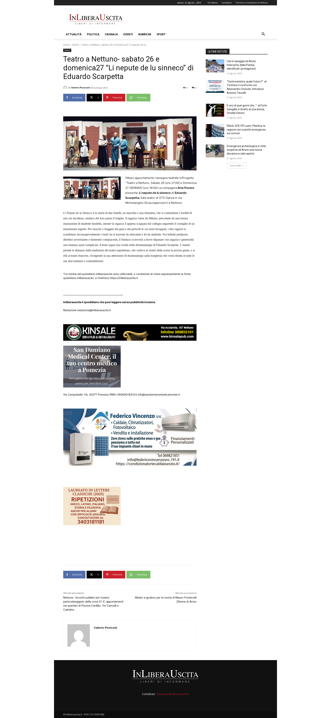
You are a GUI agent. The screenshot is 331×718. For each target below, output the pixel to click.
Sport (161, 34)
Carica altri (235, 165)
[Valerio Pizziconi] (65, 88)
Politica (93, 34)
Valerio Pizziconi (80, 87)
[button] (263, 34)
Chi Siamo (213, 2)
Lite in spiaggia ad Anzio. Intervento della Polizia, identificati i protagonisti (241, 65)
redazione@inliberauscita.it (172, 694)
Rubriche (144, 34)
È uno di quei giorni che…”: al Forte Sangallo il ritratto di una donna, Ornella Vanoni (247, 109)
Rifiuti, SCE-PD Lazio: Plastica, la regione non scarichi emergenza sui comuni (246, 129)
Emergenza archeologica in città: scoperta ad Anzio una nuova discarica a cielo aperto (246, 150)
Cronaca (111, 34)
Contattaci (226, 2)
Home (66, 44)
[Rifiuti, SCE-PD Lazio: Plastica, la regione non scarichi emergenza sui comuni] (215, 130)
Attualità (74, 34)
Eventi (128, 34)
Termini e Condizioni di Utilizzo (251, 2)
